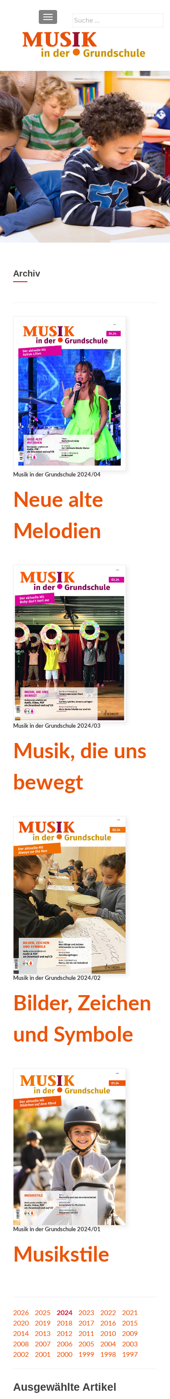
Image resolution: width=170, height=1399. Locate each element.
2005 (86, 1344)
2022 (108, 1312)
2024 (64, 1312)
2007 (43, 1344)
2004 (108, 1344)
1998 (108, 1354)
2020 (21, 1323)
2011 (86, 1333)
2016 (108, 1323)
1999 (86, 1354)
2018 (64, 1323)
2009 (130, 1333)
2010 (108, 1333)
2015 (130, 1323)
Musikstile (61, 1255)
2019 (43, 1323)
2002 (21, 1354)
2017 (86, 1323)
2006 (64, 1344)
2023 (86, 1312)
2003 (130, 1344)
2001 (43, 1354)
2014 (21, 1333)
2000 (64, 1354)
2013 (43, 1333)
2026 (21, 1312)
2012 (64, 1333)
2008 (21, 1344)
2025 (43, 1312)
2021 (130, 1312)
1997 (130, 1354)
